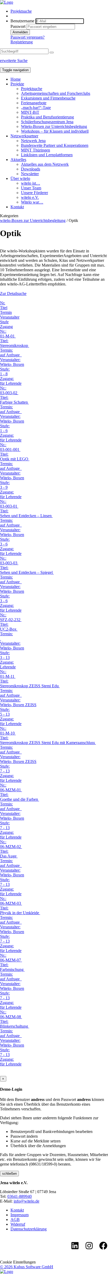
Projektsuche (21, 11)
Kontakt (17, 207)
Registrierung (21, 42)
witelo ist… (30, 183)
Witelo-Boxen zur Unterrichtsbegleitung (54, 126)
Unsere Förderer (34, 192)
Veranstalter (9, 317)
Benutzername (22, 21)
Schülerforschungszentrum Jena (47, 121)
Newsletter (30, 173)
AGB (15, 1219)
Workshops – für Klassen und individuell (55, 131)
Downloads (30, 169)
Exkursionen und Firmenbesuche (48, 98)
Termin (6, 312)
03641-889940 (19, 1196)
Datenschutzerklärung (28, 1229)
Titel (3, 307)
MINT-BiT (30, 112)
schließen (9, 1174)
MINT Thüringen (35, 150)
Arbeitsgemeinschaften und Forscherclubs (55, 93)
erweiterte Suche (14, 60)
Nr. (2, 303)
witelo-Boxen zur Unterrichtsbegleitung (33, 220)
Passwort (17, 26)
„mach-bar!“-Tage (36, 107)
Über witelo (20, 178)
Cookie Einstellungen (18, 1262)
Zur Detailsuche (13, 293)
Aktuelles (18, 159)
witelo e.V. (30, 197)
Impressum (19, 1215)
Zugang (6, 326)
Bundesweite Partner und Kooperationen (54, 145)
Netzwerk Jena (33, 140)
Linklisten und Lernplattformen (47, 155)
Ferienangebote (33, 103)
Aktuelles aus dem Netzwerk (45, 164)
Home (15, 79)
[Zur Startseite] (6, 2)
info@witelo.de (26, 1201)
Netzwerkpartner (24, 136)
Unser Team (31, 188)
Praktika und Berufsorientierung (47, 117)
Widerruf (17, 1224)
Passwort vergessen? (27, 37)
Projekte (17, 84)
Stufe (4, 322)
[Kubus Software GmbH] (6, 1271)
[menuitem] (59, 11)
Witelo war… (32, 202)
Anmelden (20, 32)
